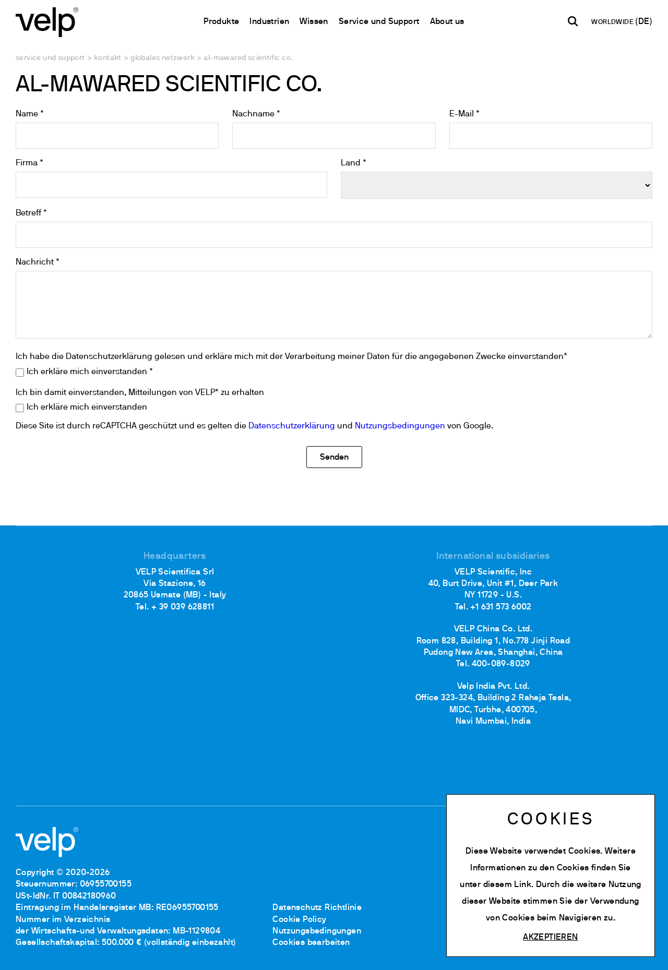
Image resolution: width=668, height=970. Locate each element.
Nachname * (256, 114)
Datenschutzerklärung (291, 426)
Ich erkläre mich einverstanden (87, 407)
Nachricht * (37, 262)
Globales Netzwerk (162, 58)
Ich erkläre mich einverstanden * (90, 372)
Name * (30, 114)
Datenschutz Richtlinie (317, 908)
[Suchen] (573, 21)
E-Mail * (464, 114)
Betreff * (31, 213)
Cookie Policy (299, 920)
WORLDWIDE (613, 22)
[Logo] (47, 21)
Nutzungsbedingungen (400, 426)
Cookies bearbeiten (311, 943)
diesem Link (507, 885)
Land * (353, 163)
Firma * (29, 163)
